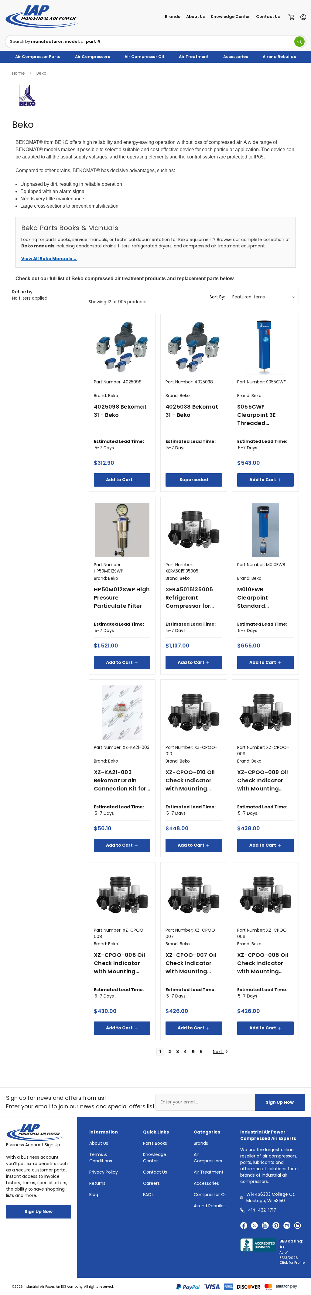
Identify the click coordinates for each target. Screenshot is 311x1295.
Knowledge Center (230, 16)
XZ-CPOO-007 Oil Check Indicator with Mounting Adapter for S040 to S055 (191, 963)
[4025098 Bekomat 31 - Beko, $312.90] (122, 347)
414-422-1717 (262, 1210)
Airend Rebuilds (279, 56)
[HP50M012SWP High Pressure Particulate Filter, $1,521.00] (122, 530)
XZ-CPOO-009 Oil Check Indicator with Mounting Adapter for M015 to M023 (265, 780)
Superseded (193, 480)
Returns (97, 1183)
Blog (93, 1194)
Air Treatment (194, 56)
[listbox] (263, 297)
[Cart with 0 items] (293, 17)
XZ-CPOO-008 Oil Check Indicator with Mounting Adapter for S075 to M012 (122, 963)
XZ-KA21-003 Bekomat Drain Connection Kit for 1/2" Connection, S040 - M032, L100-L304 (121, 780)
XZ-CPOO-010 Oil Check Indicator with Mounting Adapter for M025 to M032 (191, 780)
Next (218, 1052)
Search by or (55, 41)
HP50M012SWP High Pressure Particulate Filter (122, 598)
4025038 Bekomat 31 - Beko (192, 411)
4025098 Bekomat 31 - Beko (120, 411)
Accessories (235, 56)
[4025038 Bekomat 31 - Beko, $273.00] (193, 347)
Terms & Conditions (100, 1157)
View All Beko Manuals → (49, 259)
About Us (195, 16)
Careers (151, 1183)
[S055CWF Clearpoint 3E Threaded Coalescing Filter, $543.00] (265, 347)
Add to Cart (119, 480)
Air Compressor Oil (144, 56)
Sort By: (217, 297)
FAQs (148, 1194)
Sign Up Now (280, 1102)
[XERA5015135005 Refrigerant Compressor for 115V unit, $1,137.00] (193, 530)
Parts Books (155, 1143)
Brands (172, 16)
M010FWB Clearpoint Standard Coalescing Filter (261, 598)
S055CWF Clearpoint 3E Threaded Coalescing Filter (261, 415)
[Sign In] (301, 16)
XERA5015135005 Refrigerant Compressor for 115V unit (189, 598)
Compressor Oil (210, 1194)
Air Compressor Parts (37, 56)
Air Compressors (92, 56)
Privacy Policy (103, 1172)
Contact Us (268, 16)
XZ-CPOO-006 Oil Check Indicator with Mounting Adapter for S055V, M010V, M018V (264, 963)
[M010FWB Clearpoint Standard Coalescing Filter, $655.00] (265, 530)
